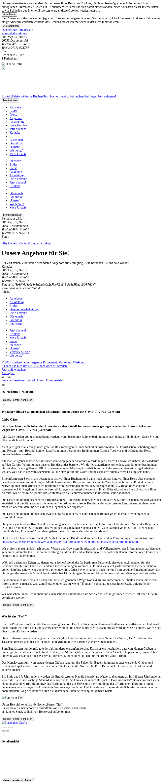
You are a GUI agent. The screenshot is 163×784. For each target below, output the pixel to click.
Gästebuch (16, 139)
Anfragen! (8, 373)
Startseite (15, 107)
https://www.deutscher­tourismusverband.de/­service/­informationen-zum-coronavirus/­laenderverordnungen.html (70, 541)
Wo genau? (17, 150)
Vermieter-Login (20, 352)
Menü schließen (12, 214)
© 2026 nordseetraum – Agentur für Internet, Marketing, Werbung (43, 362)
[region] (81, 33)
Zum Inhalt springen (14, 33)
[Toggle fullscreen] (7, 727)
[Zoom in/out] (11, 727)
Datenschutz (9, 29)
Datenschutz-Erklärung (24, 309)
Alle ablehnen (11, 25)
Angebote (16, 118)
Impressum (26, 29)
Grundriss (16, 143)
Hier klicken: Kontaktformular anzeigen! (27, 243)
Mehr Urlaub (18, 154)
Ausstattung (17, 121)
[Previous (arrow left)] (3, 730)
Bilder (13, 111)
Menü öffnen (10, 100)
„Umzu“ (15, 147)
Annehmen (9, 14)
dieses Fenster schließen (17, 399)
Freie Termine (18, 125)
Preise (13, 114)
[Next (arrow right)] (7, 730)
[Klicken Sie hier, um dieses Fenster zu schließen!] (3, 385)
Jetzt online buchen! (14, 369)
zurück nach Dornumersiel (46, 380)
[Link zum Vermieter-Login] (14, 722)
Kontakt (15, 132)
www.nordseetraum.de (16, 380)
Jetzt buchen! (18, 129)
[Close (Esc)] (3, 727)
